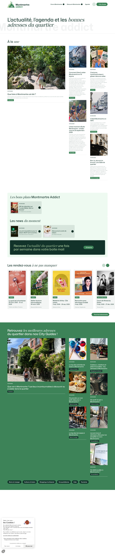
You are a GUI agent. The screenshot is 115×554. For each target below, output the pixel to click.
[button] (107, 265)
